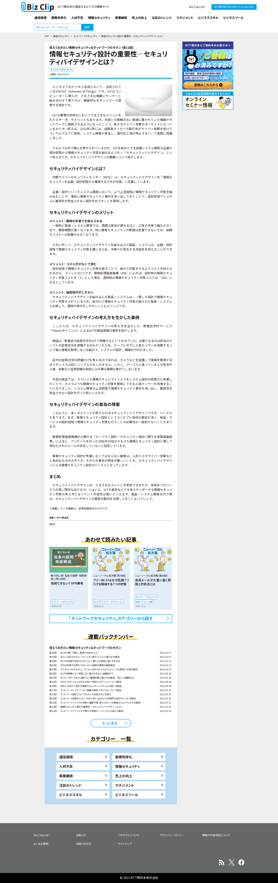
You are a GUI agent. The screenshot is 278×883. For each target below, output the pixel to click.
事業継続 (66, 775)
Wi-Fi (96, 601)
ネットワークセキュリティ (85, 36)
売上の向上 (123, 775)
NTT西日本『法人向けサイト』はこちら (234, 7)
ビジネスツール (126, 794)
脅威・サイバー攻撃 (144, 601)
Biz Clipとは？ (197, 7)
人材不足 (66, 766)
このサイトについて (128, 835)
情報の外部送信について (216, 835)
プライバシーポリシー (172, 835)
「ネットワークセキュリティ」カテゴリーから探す (111, 618)
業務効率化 (123, 756)
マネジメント (124, 785)
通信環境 (66, 756)
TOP (46, 36)
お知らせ (81, 835)
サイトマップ (125, 844)
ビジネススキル (70, 794)
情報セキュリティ (61, 36)
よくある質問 (41, 844)
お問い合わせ (83, 844)
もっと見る (109, 723)
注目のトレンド (70, 785)
